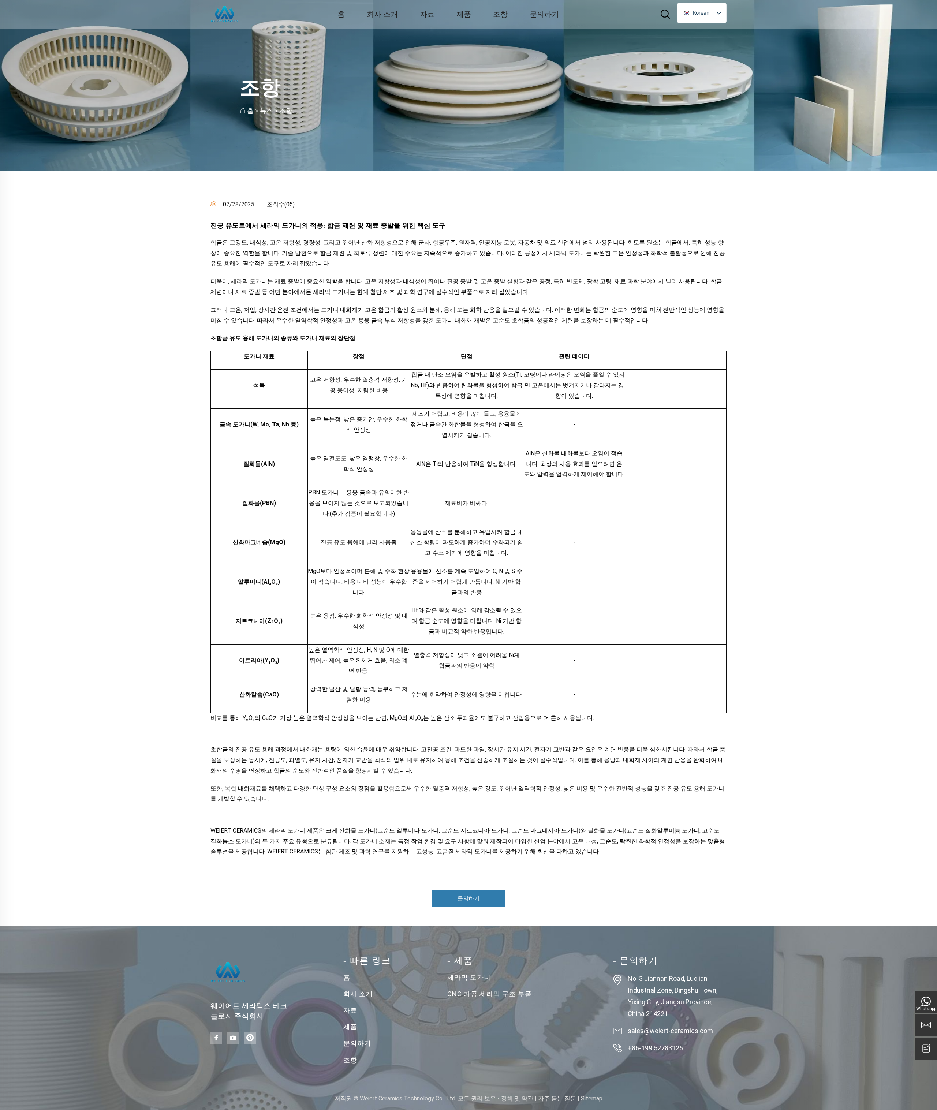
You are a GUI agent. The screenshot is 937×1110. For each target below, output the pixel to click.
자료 (427, 14)
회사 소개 (382, 14)
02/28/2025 (237, 204)
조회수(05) (281, 204)
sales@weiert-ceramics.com (670, 1031)
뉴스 (266, 111)
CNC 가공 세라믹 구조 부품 (489, 994)
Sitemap (591, 1098)
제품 (463, 14)
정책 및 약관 (517, 1098)
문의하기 (544, 14)
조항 (500, 14)
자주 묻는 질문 (557, 1098)
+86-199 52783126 (655, 1048)
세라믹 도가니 (469, 977)
